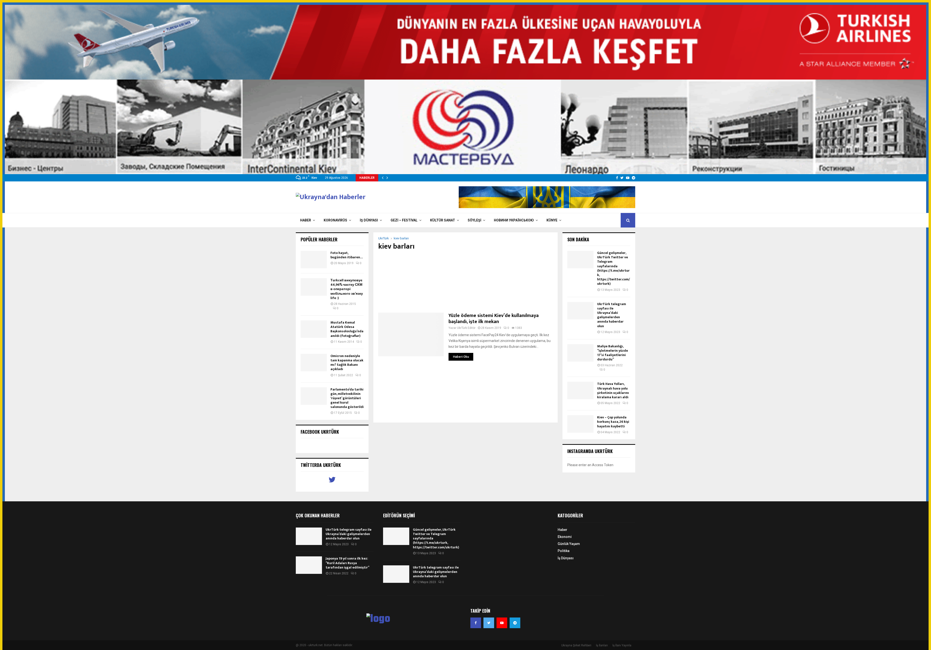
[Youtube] (502, 623)
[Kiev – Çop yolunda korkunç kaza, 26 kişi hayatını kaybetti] (580, 424)
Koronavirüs (335, 220)
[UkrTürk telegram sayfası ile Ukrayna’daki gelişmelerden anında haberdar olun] (580, 310)
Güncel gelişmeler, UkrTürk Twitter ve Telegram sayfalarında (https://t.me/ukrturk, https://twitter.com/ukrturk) (613, 268)
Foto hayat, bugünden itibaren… (346, 255)
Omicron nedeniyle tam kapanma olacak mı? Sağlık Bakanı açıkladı (346, 362)
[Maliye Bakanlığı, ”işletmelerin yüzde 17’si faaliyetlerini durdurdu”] (580, 353)
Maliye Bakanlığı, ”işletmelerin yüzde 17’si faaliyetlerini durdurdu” (612, 352)
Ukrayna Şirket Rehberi (576, 645)
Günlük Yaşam (569, 544)
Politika (564, 551)
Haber (305, 220)
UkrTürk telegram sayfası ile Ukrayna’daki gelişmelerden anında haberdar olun (611, 315)
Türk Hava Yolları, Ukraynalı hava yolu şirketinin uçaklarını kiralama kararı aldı (613, 390)
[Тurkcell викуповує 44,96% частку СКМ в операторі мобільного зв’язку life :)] (314, 287)
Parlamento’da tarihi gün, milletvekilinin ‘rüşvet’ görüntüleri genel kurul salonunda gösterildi (347, 398)
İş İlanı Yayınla (621, 645)
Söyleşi (474, 220)
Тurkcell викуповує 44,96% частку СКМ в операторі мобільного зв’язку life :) (346, 289)
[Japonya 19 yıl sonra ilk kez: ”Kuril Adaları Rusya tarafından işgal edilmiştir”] (309, 565)
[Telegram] (515, 623)
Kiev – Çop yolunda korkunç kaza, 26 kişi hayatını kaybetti (613, 421)
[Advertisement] (465, 282)
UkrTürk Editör (466, 328)
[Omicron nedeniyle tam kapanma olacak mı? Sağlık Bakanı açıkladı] (314, 362)
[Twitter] (488, 623)
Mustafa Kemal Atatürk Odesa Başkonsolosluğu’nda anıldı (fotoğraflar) (346, 329)
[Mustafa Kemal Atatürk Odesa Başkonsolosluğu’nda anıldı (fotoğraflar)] (314, 329)
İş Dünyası (369, 220)
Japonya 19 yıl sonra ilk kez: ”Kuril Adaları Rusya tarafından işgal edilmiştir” (347, 563)
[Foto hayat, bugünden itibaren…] (314, 259)
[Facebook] (475, 623)
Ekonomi (565, 537)
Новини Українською (514, 220)
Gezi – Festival (404, 220)
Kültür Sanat (442, 220)
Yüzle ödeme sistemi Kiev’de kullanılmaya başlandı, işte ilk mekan (494, 318)
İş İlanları (602, 645)
